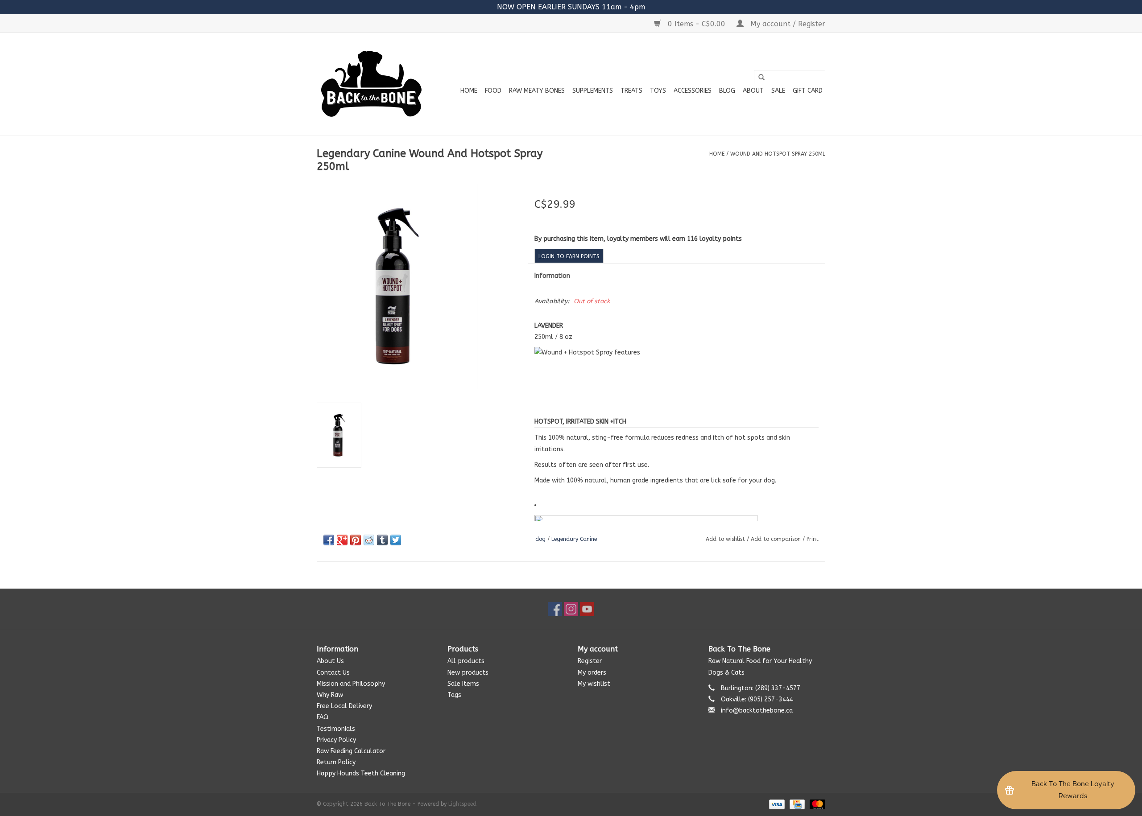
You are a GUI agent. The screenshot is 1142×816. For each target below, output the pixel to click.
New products (467, 672)
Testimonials (336, 729)
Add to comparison (777, 539)
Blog (727, 91)
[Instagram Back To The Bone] (571, 609)
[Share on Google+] (342, 540)
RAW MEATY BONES (537, 91)
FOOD (493, 91)
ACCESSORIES (693, 91)
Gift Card (808, 91)
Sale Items (463, 684)
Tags (454, 695)
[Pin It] (355, 540)
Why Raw (330, 695)
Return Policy (336, 762)
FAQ (322, 717)
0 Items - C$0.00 (697, 24)
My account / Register (786, 24)
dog (540, 539)
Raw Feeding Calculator (351, 751)
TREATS (631, 91)
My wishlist (594, 684)
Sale (778, 91)
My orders (592, 672)
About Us (330, 661)
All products (465, 661)
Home (468, 91)
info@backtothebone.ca (757, 710)
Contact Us (333, 672)
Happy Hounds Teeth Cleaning (361, 773)
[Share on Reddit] (369, 540)
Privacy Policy (336, 740)
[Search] (761, 77)
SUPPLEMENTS (592, 91)
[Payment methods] (776, 804)
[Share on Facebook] (328, 540)
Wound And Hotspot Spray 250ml (777, 154)
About (753, 91)
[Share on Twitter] (395, 540)
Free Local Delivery (344, 706)
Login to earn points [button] (569, 256)
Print (813, 539)
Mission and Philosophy (351, 684)
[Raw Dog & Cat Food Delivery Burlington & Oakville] (371, 84)
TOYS (658, 91)
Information (552, 276)
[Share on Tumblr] (382, 540)
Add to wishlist (725, 539)
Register (590, 661)
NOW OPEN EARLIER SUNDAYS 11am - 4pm (571, 7)
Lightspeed (462, 804)
